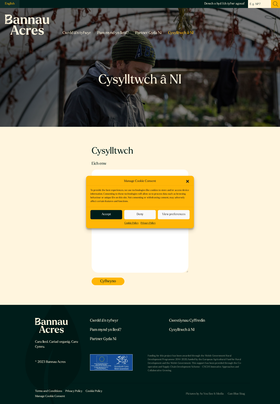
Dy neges (99, 208)
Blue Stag (239, 393)
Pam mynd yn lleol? (113, 33)
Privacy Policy (148, 223)
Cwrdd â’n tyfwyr (77, 33)
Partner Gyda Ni (148, 33)
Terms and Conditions (48, 391)
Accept (106, 214)
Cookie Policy (131, 223)
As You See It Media (212, 393)
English (10, 3)
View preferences (174, 214)
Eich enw (99, 164)
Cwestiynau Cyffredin (187, 321)
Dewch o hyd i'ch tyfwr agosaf (224, 3)
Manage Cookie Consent (50, 396)
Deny (140, 214)
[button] (188, 181)
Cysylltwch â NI (180, 33)
